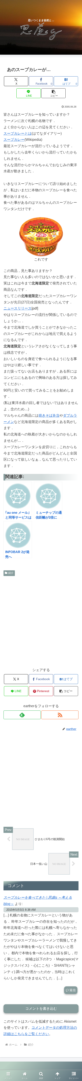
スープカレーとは (17, 133)
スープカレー (13, 139)
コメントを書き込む (41, 1008)
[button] (53, 93)
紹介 (11, 572)
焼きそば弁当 (48, 415)
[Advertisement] (41, 621)
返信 (73, 990)
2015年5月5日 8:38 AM (21, 909)
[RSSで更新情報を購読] (60, 714)
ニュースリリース (17, 308)
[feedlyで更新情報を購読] (22, 714)
